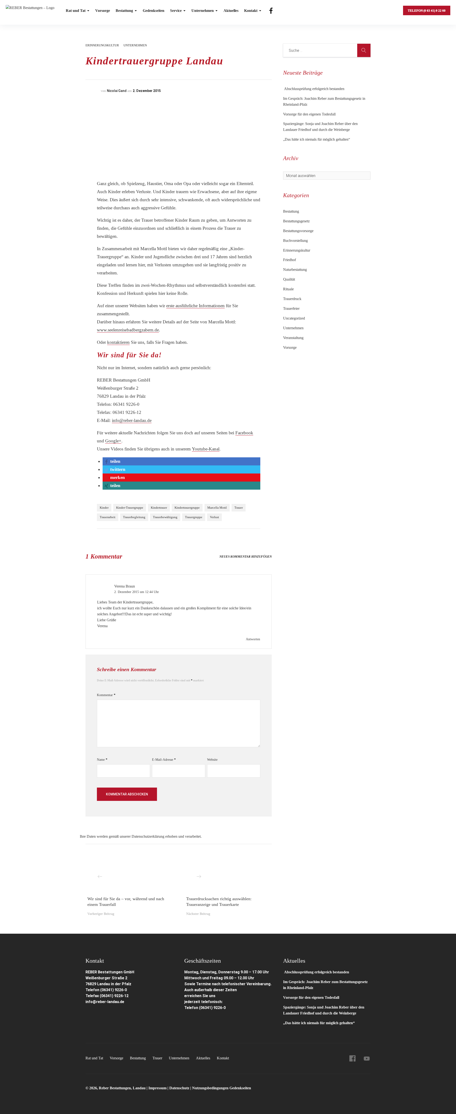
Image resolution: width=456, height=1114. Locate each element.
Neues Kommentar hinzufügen (245, 556)
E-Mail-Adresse (164, 759)
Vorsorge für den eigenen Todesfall (309, 114)
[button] (112, 461)
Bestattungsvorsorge (298, 231)
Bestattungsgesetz (296, 221)
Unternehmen (202, 11)
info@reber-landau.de (132, 420)
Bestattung (124, 11)
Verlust (214, 517)
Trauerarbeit (107, 517)
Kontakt (250, 11)
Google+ (113, 440)
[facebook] (352, 1058)
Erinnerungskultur (102, 45)
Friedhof (289, 260)
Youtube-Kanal (205, 448)
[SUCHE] (363, 50)
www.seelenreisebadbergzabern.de (128, 329)
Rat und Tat (76, 11)
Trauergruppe (193, 517)
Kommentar (106, 695)
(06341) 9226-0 (212, 1007)
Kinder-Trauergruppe (129, 507)
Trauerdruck (292, 299)
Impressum (157, 1088)
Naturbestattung (295, 270)
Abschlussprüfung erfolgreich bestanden (313, 89)
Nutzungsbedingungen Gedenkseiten (221, 1088)
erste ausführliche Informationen (195, 305)
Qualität (289, 279)
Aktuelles (230, 11)
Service (176, 11)
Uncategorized (294, 318)
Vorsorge (102, 11)
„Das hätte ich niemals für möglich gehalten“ (316, 139)
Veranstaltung (293, 338)
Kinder (104, 507)
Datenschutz (179, 1088)
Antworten (253, 639)
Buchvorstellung (295, 241)
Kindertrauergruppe (187, 507)
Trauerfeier (291, 308)
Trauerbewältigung (165, 517)
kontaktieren (118, 342)
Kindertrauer (159, 507)
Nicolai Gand (117, 91)
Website (212, 759)
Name (102, 759)
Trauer (238, 507)
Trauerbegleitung (134, 517)
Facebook (244, 432)
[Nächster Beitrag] (228, 875)
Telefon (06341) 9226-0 (106, 990)
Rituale (288, 289)
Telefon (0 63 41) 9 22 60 (427, 10)
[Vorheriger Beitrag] (129, 875)
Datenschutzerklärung (148, 836)
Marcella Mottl (217, 507)
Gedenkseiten (153, 11)
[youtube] (366, 1058)
